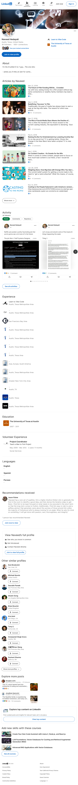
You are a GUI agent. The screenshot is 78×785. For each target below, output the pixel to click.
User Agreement (45, 767)
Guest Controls (44, 777)
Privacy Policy (6, 770)
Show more (8, 200)
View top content (39, 719)
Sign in (71, 4)
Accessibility (6, 767)
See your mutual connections (19, 48)
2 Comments (52, 273)
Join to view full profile (15, 552)
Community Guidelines (9, 781)
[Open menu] (75, 31)
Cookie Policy (6, 774)
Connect (15, 571)
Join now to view (11, 523)
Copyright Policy (45, 774)
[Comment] (20, 277)
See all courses (10, 754)
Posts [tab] (6, 219)
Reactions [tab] (27, 219)
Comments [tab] (16, 219)
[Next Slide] (75, 252)
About (41, 763)
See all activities (11, 286)
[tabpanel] (39, 251)
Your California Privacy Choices (49, 770)
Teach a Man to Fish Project (20, 444)
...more (34, 238)
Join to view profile (11, 54)
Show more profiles (10, 669)
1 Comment (13, 273)
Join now (59, 4)
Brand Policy (6, 777)
